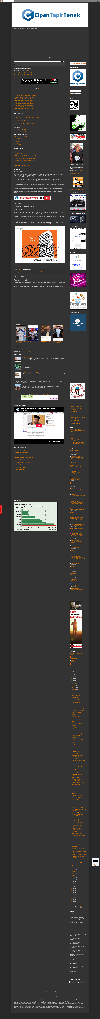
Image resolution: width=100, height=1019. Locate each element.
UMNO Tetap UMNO (76, 751)
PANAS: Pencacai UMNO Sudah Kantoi (23, 380)
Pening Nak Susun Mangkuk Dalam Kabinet (78, 756)
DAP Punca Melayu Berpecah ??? (77, 525)
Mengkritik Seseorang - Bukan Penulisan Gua (25, 115)
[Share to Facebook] (28, 269)
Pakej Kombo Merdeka (75, 513)
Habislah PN (18, 464)
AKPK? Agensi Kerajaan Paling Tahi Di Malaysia (78, 837)
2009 (72, 901)
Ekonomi (30, 271)
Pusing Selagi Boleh (19, 469)
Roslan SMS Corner (75, 465)
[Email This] (24, 269)
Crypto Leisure (74, 657)
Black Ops (17, 141)
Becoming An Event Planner (77, 408)
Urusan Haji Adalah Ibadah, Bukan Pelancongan (25, 95)
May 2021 (74, 871)
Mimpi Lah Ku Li (75, 749)
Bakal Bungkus (75, 730)
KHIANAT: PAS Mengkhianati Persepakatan (24, 160)
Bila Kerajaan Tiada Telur (77, 861)
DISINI (28, 70)
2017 (72, 886)
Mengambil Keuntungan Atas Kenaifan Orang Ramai (26, 94)
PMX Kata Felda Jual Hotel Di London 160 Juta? (25, 155)
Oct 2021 (74, 685)
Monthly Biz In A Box (75, 411)
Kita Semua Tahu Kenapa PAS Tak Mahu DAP (78, 815)
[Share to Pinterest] (30, 269)
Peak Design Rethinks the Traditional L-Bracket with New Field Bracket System (78, 519)
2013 (72, 894)
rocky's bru (73, 494)
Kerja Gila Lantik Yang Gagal (78, 782)
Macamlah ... (31, 341)
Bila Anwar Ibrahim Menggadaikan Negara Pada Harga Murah (35, 384)
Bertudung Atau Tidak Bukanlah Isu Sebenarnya (78, 702)
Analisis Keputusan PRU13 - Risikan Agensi (24, 122)
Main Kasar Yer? (75, 846)
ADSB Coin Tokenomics (75, 654)
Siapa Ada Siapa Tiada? (77, 723)
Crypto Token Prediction (76, 653)
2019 (72, 883)
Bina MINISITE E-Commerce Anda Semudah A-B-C (25, 74)
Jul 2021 (74, 868)
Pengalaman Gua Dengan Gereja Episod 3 (24, 103)
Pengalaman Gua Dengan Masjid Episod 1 (24, 108)
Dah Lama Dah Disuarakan (78, 739)
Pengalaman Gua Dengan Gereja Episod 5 (24, 106)
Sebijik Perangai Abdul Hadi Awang (22, 452)
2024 (72, 674)
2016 (72, 888)
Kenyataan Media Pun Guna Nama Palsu (78, 857)
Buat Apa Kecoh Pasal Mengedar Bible (23, 98)
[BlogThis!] (25, 269)
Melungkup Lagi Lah (76, 865)
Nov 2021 (74, 683)
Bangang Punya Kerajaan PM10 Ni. (22, 165)
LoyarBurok (73, 546)
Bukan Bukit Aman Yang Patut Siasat (23, 472)
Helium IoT (73, 660)
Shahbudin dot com (75, 556)
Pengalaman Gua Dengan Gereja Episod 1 (24, 100)
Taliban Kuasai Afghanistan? (78, 795)
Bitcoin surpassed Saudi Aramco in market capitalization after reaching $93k (78, 443)
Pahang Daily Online (75, 456)
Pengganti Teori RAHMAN (77, 732)
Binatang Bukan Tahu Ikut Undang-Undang (77, 780)
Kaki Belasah (74, 512)
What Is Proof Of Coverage (76, 661)
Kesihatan (34, 271)
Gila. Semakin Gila (76, 820)
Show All (84, 594)
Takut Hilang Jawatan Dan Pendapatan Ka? (77, 840)
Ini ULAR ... (74, 804)
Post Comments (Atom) (25, 351)
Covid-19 (21, 271)
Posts (72, 91)
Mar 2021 (74, 875)
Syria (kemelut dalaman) (20, 129)
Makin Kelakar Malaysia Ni (77, 833)
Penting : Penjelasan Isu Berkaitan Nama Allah (25, 97)
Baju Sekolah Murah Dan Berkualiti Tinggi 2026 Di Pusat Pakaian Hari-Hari (77, 569)
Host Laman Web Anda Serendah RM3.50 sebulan (25, 72)
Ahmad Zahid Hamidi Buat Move (79, 854)
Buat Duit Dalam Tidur (74, 173)
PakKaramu (73, 508)
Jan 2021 (74, 879)
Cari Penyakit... (75, 831)
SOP (19, 272)
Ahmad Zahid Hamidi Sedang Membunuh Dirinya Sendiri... (78, 789)
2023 (72, 676)
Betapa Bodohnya (76, 718)
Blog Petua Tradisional (76, 533)
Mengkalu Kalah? (19, 153)
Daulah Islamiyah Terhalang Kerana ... (23, 110)
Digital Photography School (77, 517)
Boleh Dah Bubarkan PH (77, 733)
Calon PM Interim (75, 799)
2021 (72, 680)
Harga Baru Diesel (75, 420)
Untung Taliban (75, 697)
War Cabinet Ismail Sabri (77, 772)
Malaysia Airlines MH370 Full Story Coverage (24, 143)
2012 (72, 895)
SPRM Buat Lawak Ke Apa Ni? (78, 835)
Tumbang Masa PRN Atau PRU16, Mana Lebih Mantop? (57, 343)
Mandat (37, 271)
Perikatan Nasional (53, 271)
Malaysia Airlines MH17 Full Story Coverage (24, 144)
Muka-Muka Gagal (76, 777)
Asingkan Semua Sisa (76, 699)
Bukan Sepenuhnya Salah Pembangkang (77, 764)
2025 (72, 673)
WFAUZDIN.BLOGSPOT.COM (77, 528)
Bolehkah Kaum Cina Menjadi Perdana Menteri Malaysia (27, 117)
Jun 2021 (74, 869)
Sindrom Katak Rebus (76, 812)
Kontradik (74, 725)
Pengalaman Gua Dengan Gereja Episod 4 (24, 105)
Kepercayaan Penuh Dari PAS (78, 710)
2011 (72, 897)
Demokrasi (26, 271)
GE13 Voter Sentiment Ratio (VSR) (22, 120)
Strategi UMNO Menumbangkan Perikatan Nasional (78, 770)
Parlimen (48, 271)
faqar (72, 550)
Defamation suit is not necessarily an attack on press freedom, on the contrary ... (78, 496)
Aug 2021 (74, 689)
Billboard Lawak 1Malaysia (21, 150)
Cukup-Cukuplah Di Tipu (77, 735)
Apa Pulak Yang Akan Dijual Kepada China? (24, 457)
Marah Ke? (74, 793)
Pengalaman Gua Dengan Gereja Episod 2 (24, 102)
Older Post (62, 349)
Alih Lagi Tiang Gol (76, 693)
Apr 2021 (74, 873)
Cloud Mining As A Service (77, 663)
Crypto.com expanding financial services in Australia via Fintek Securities (77, 437)
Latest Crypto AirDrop (75, 658)
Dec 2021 (74, 682)
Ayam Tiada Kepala (76, 844)
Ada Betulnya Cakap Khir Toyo (78, 760)
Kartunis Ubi (74, 579)
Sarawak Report (74, 501)
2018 (72, 885)
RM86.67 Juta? (18, 163)
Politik (61, 271)
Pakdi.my (73, 477)
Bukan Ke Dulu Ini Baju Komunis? (77, 691)
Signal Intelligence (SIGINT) (21, 136)
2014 (72, 892)
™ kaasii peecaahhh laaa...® (77, 524)
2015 (72, 890)
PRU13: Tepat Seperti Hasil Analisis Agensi (24, 118)
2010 (72, 899)
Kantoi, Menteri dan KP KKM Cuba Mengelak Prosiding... (78, 863)
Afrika (18, 271)
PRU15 (16, 272)
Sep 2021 (74, 687)
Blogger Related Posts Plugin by (22, 346)
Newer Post (16, 349)
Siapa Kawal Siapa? (76, 716)
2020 (72, 881)
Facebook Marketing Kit (76, 406)
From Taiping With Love (27, 364)
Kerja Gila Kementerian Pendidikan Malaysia (77, 829)
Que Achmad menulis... (76, 566)
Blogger (58, 996)
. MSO (72, 482)
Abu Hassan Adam (75, 563)
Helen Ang (73, 583)
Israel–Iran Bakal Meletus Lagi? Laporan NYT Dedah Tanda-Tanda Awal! (77, 590)
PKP (58, 271)
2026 (72, 671)
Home (39, 349)
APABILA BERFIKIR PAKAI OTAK (77, 509)
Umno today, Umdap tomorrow (77, 585)
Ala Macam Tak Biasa (45, 341)
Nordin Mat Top (18, 138)
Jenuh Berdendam (76, 695)
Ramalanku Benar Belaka (77, 791)
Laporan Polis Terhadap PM (78, 817)
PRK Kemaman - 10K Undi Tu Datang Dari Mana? (20, 343)
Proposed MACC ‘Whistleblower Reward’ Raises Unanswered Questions (77, 503)
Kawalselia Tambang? (75, 423)
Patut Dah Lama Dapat (77, 753)
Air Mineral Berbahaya (75, 422)
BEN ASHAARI (74, 488)
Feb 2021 (74, 877)
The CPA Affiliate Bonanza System (78, 409)
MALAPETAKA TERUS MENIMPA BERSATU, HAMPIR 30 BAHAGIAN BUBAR (78, 558)
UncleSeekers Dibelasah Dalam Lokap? (23, 462)
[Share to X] (27, 269)
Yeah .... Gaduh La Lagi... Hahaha (22, 459)
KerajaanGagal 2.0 (76, 719)
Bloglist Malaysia (75, 540)
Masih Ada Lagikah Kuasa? (78, 859)
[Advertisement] (42, 49)
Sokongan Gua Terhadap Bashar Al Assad (24, 131)
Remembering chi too (75, 547)
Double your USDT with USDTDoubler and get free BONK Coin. (78, 430)
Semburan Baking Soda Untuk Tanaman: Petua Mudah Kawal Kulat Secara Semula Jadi (78, 535)
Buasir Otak (73, 471)
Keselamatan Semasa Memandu (78, 417)
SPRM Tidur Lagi (75, 819)
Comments (73, 93)
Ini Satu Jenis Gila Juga (77, 843)
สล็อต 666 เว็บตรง (74, 580)
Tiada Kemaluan (75, 762)
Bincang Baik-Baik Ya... (77, 797)
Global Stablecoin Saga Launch (77, 665)
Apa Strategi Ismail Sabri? (77, 712)
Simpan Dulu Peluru (76, 704)
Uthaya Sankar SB (75, 450)
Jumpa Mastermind (76, 805)
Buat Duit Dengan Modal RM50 (76, 189)
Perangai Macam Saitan (76, 418)
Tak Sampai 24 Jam (76, 758)
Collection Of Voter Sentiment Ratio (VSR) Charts (25, 123)
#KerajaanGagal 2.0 (76, 784)
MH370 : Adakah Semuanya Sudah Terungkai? (25, 158)
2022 (72, 678)
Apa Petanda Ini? (75, 737)
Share (94, 864)
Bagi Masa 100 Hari (76, 714)
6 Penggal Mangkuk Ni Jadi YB (78, 708)
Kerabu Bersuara (75, 588)
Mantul (73, 721)
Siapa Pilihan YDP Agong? (77, 807)
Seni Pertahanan (18, 140)
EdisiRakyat (74, 573)
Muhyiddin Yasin (43, 271)
